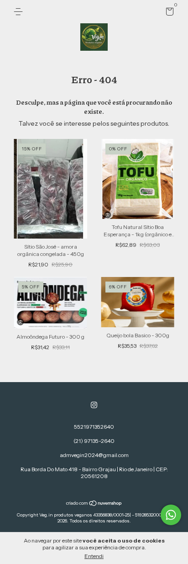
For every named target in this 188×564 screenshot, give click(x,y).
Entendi (94, 556)
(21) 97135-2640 (94, 440)
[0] (168, 13)
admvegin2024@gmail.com (94, 455)
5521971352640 (94, 426)
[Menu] (20, 12)
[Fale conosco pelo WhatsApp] (171, 515)
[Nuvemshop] (94, 504)
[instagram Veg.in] (94, 405)
